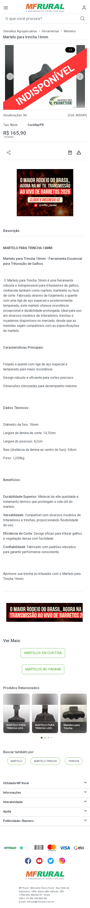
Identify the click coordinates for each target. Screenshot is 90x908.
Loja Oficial (70, 152)
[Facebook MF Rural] (28, 861)
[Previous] (10, 76)
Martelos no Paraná (43, 669)
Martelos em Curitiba (43, 653)
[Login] (84, 7)
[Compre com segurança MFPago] (10, 847)
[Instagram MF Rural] (62, 861)
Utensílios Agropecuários (20, 31)
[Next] (80, 76)
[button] (82, 18)
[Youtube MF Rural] (39, 861)
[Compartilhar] (8, 152)
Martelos (70, 31)
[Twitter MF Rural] (50, 861)
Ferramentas (50, 31)
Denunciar (79, 152)
